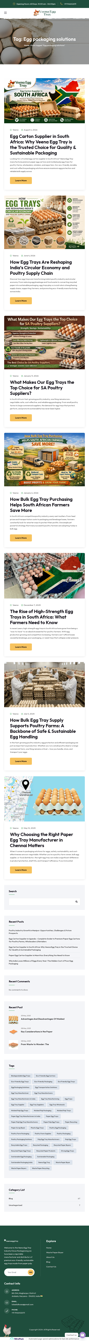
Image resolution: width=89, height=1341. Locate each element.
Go (30, 1272)
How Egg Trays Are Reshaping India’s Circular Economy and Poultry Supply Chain (41, 267)
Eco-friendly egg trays (20, 1082)
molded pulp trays (64, 1110)
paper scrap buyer (18, 1128)
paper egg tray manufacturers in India (25, 1116)
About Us (50, 1257)
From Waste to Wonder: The (35, 1044)
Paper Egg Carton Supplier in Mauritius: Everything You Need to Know (39, 955)
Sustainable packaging (45, 1157)
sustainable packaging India (21, 1162)
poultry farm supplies (43, 1134)
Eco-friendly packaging (43, 1082)
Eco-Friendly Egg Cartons (45, 1076)
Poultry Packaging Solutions (21, 1139)
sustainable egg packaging (21, 1157)
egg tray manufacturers (43, 1093)
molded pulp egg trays (19, 1110)
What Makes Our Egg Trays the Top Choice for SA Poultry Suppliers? (42, 387)
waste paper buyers (18, 1168)
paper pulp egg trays (51, 1122)
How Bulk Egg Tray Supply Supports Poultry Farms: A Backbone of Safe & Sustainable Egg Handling (43, 728)
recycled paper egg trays (21, 1151)
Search (13, 891)
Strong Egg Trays (67, 1151)
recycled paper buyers (62, 1145)
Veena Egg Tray (44, 1162)
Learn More (21, 180)
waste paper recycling (40, 1168)
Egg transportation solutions (46, 1087)
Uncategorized (15, 1205)
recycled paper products (46, 1151)
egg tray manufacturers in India (23, 1099)
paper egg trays (52, 1116)
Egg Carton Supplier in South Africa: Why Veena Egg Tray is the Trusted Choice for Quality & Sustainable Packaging (43, 144)
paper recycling (71, 1122)
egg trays (68, 1099)
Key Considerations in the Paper (36, 1031)
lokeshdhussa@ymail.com (22, 1304)
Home (26, 45)
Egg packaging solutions (20, 1087)
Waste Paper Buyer (54, 1252)
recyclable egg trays (19, 1145)
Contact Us (51, 1266)
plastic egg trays (37, 1128)
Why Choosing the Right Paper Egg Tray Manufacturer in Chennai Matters (41, 839)
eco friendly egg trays (66, 1082)
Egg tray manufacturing (50, 1099)
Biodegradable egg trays (20, 1076)
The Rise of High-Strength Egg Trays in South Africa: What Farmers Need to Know (41, 616)
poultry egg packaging (57, 1128)
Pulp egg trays (70, 1139)
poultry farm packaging (20, 1134)
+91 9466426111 (70, 4)
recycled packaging (40, 1145)
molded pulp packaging (42, 1110)
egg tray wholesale (57, 1105)
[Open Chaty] (82, 1335)
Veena (15, 130)
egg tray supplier (17, 1105)
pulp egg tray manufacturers (48, 1139)
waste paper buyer (63, 1162)
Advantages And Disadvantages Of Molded (42, 1019)
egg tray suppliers (37, 1105)
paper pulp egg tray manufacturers (24, 1122)
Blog (11, 1198)
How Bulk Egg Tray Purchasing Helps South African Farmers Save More (41, 504)
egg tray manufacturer (20, 1093)
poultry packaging (63, 1134)
